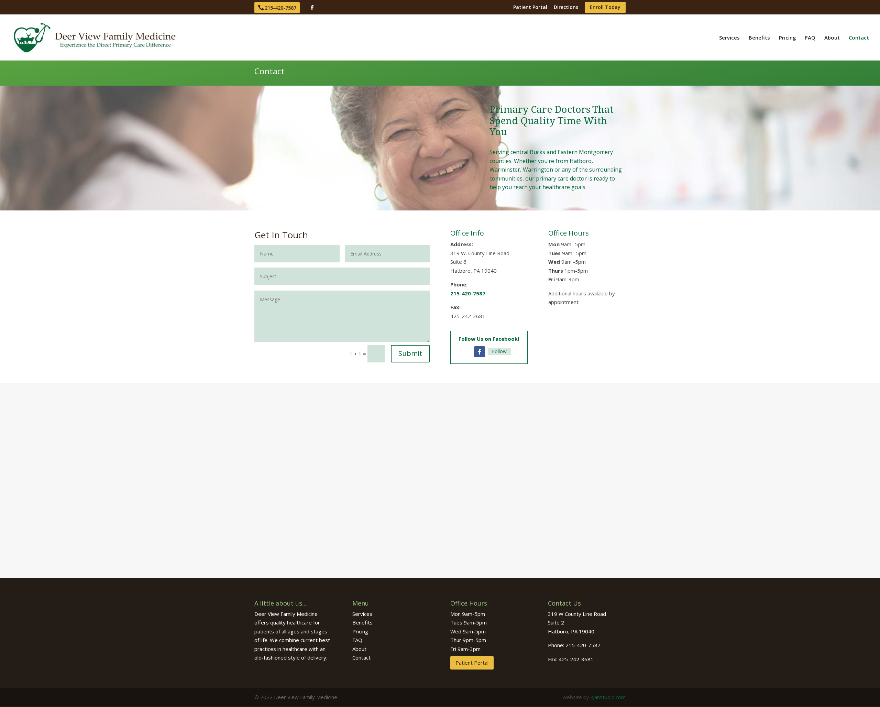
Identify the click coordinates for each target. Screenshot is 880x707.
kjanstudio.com (608, 697)
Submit (410, 353)
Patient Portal (530, 7)
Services (729, 38)
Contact (859, 38)
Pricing (787, 38)
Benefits (759, 38)
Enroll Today (605, 7)
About (832, 38)
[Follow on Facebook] (479, 351)
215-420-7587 (280, 7)
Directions (566, 7)
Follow (499, 351)
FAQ (810, 38)
